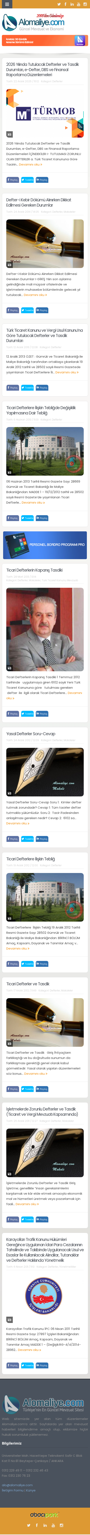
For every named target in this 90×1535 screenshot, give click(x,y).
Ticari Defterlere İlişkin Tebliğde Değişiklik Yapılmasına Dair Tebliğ (41, 410)
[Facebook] (65, 4)
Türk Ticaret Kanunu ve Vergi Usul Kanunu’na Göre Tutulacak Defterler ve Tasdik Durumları (44, 336)
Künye (31, 1490)
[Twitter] (59, 4)
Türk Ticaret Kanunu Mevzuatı (60, 580)
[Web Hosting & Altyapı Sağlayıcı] (44, 1514)
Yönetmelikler (67, 1266)
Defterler (57, 81)
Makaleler (69, 212)
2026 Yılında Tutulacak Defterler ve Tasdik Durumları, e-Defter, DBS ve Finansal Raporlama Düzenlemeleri (42, 70)
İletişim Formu (12, 1490)
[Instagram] (85, 4)
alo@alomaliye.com (17, 1485)
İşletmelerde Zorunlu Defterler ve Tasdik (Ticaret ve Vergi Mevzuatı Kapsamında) (42, 1111)
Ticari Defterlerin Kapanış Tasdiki (34, 570)
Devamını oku (29, 164)
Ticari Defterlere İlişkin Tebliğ (30, 859)
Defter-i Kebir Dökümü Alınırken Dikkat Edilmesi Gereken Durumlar (38, 202)
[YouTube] (78, 4)
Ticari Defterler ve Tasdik (27, 984)
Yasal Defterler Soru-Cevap (30, 734)
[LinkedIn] (72, 4)
